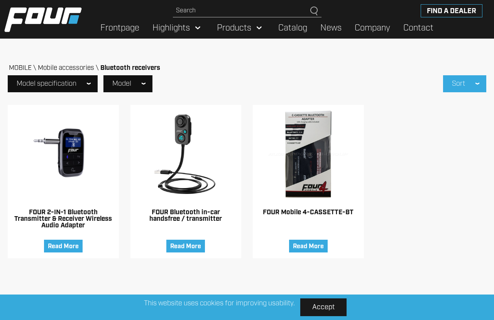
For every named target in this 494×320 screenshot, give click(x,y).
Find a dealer (451, 11)
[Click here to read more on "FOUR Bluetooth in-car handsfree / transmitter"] (186, 154)
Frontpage (119, 28)
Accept (323, 307)
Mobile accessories (66, 68)
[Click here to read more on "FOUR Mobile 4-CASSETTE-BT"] (308, 154)
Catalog (292, 28)
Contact (418, 28)
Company (372, 28)
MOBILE (20, 68)
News (331, 28)
